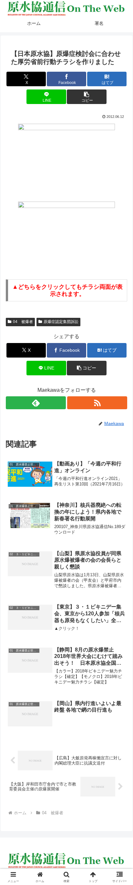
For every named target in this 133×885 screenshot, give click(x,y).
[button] (86, 96)
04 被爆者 (23, 321)
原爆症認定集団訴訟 (61, 321)
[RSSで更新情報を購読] (97, 402)
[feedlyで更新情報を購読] (36, 402)
